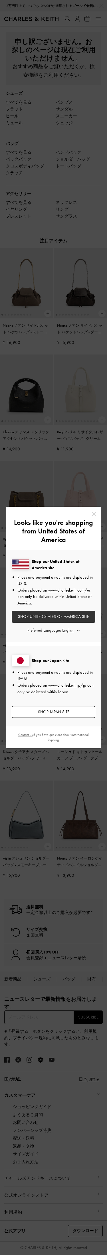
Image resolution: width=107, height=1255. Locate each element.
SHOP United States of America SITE (53, 616)
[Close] (94, 514)
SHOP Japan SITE (53, 712)
